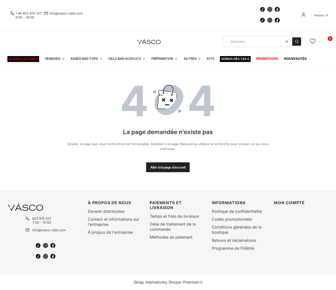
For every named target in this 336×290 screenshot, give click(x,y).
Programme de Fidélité (233, 248)
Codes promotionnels (232, 219)
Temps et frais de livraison (174, 216)
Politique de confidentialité (237, 211)
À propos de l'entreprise (110, 232)
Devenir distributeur (106, 211)
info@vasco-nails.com (66, 13)
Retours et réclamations (234, 240)
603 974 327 (41, 218)
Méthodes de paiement (171, 237)
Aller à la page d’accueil (167, 167)
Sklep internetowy (166, 282)
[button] (296, 41)
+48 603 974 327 (28, 13)
